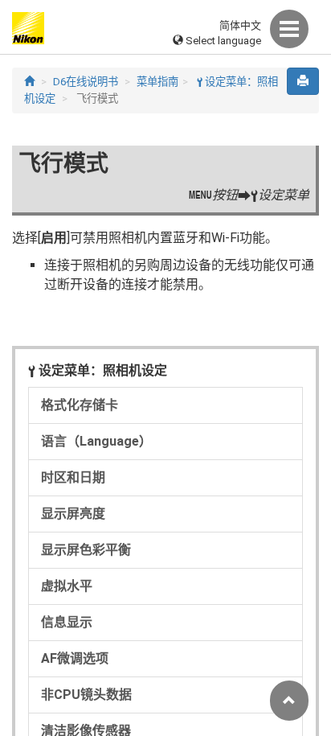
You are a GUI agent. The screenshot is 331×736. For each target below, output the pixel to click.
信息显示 (66, 622)
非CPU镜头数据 (86, 694)
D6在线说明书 (85, 82)
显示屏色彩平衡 (86, 549)
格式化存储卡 (79, 405)
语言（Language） (96, 441)
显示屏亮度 (73, 513)
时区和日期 (73, 477)
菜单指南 (157, 82)
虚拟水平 (66, 586)
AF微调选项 (74, 658)
